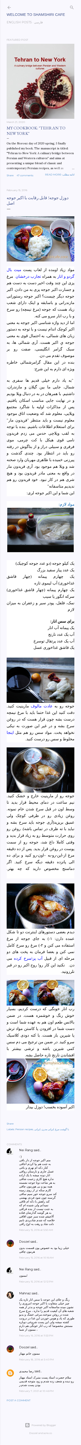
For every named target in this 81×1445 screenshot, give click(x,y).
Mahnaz (25, 1293)
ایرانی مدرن (48, 1129)
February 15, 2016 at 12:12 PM (36, 1281)
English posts (19, 22)
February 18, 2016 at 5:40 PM (36, 1359)
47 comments (25, 175)
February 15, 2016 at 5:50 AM (36, 1229)
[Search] (71, 7)
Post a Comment (19, 1400)
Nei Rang (26, 1150)
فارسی (38, 22)
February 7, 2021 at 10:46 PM (36, 1390)
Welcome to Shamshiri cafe (36, 15)
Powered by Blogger (44, 1425)
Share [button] (10, 175)
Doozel (24, 1242)
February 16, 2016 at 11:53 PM (36, 1335)
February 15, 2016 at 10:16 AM (36, 1257)
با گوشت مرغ (62, 1129)
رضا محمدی (26, 1371)
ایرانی (37, 1129)
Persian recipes (24, 1129)
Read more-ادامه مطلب (59, 174)
